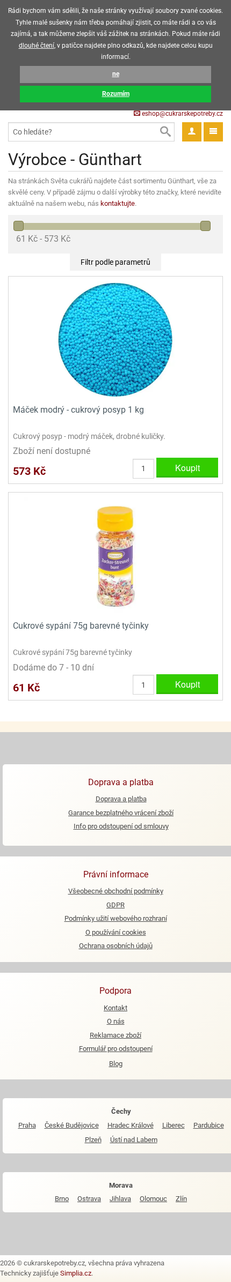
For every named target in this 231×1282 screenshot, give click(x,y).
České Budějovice (72, 1125)
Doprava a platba (121, 799)
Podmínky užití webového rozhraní (115, 918)
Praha (27, 1125)
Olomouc (153, 1199)
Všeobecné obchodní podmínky (115, 891)
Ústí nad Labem (133, 1140)
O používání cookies (115, 932)
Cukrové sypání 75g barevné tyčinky (81, 626)
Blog (115, 1064)
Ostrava (89, 1199)
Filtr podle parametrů (115, 262)
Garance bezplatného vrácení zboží (121, 813)
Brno (62, 1199)
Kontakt (115, 1008)
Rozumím (115, 94)
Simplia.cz (75, 1273)
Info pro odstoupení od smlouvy (121, 826)
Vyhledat (165, 131)
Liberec (173, 1125)
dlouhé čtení (36, 45)
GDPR (115, 905)
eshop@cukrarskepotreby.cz (181, 113)
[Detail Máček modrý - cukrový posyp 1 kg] (115, 339)
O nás (116, 1021)
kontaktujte (117, 203)
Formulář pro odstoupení (116, 1049)
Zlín (181, 1199)
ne (115, 74)
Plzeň (93, 1140)
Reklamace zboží (115, 1035)
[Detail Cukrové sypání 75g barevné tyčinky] (115, 555)
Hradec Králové (130, 1125)
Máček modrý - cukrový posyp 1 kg (78, 410)
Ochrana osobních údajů (116, 946)
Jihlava (120, 1199)
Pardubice (208, 1125)
